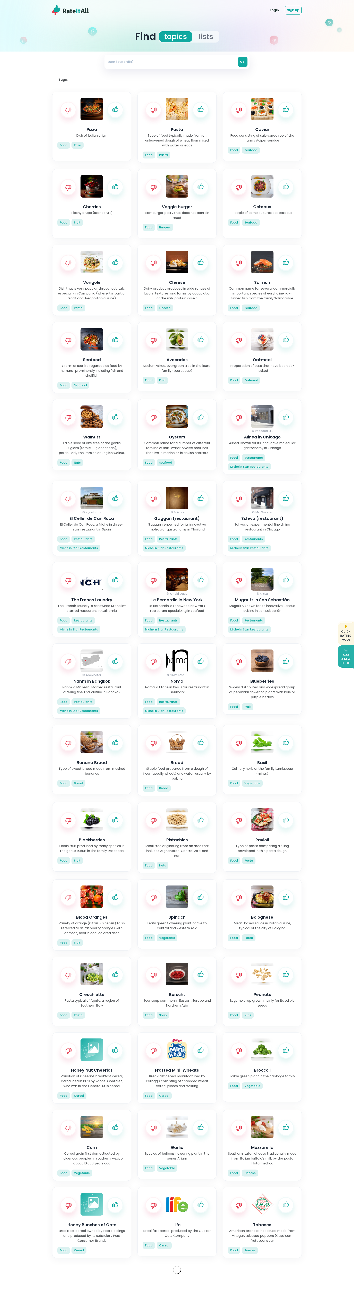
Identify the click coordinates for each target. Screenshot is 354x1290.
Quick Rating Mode (345, 635)
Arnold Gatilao (180, 594)
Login (274, 10)
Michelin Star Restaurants (249, 467)
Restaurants (253, 458)
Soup (163, 1015)
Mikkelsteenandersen (185, 675)
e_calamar (93, 512)
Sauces (249, 1250)
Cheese (164, 308)
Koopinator (93, 675)
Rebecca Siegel (266, 431)
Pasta (163, 155)
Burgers (165, 227)
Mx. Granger (263, 512)
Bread (78, 783)
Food (63, 145)
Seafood (250, 150)
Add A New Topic (346, 659)
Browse (222, 10)
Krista (264, 594)
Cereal (79, 1096)
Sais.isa (179, 512)
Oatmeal (251, 380)
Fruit (77, 222)
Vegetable (252, 783)
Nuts (77, 463)
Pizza (77, 145)
